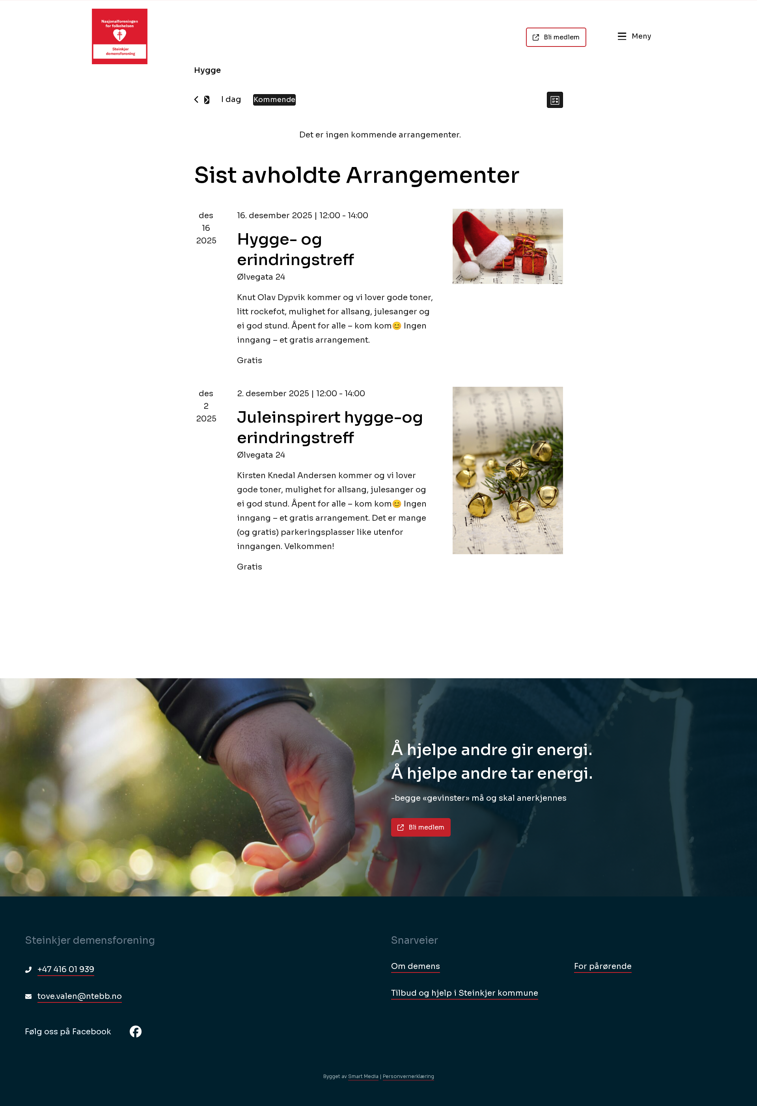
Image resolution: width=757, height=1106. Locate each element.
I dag (231, 99)
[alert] (380, 135)
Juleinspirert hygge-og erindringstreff (330, 427)
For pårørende (603, 966)
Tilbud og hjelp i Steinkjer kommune (464, 993)
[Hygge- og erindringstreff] (508, 246)
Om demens (415, 966)
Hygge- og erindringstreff (295, 249)
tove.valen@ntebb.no (79, 996)
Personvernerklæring (408, 1076)
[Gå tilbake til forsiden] (119, 36)
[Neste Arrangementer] (206, 100)
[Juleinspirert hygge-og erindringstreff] (508, 470)
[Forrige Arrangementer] (196, 99)
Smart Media (363, 1076)
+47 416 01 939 (65, 969)
